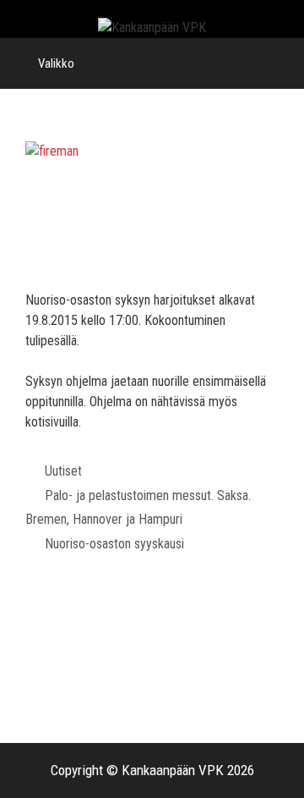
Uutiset (63, 471)
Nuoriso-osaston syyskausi (114, 544)
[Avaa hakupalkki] (279, 63)
